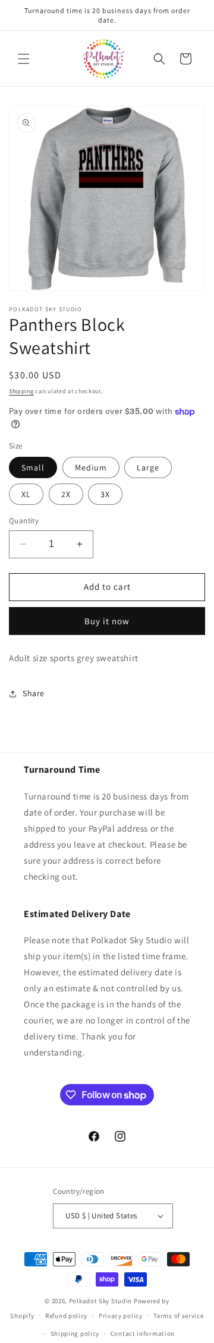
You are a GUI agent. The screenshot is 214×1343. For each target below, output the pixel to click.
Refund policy (66, 1316)
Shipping (21, 391)
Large (148, 467)
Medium (91, 467)
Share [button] (34, 693)
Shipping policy (75, 1333)
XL (26, 494)
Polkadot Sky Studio (100, 1301)
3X (105, 494)
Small (33, 467)
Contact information (143, 1333)
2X (66, 494)
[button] (24, 59)
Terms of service (178, 1316)
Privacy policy (121, 1316)
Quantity (24, 521)
